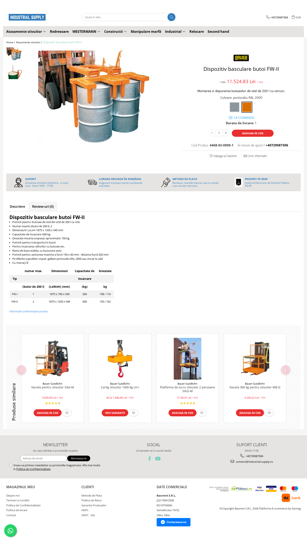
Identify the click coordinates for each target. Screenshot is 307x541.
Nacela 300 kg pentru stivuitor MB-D (255, 387)
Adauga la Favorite (225, 156)
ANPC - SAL (88, 515)
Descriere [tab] (17, 206)
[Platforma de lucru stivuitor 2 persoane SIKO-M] (188, 359)
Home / (10, 42)
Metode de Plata (91, 495)
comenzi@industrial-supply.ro (254, 462)
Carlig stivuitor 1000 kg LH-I (120, 387)
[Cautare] (171, 17)
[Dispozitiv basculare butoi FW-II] (100, 98)
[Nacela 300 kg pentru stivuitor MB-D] (255, 359)
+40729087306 (254, 456)
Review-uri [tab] (43, 206)
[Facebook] (149, 458)
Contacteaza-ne (176, 522)
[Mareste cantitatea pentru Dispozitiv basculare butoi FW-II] (226, 133)
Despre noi (13, 495)
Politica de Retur (91, 500)
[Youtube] (157, 458)
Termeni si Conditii (17, 500)
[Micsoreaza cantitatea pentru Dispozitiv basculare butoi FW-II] (212, 133)
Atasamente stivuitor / (29, 42)
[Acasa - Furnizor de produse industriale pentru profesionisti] (27, 17)
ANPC (85, 510)
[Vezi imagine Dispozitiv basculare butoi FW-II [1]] (15, 72)
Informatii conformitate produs (28, 311)
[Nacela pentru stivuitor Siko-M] (53, 359)
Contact (11, 515)
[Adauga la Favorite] (67, 412)
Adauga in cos (252, 133)
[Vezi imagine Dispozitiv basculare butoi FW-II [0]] (15, 54)
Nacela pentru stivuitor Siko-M (52, 387)
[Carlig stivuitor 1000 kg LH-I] (120, 359)
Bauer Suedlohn (52, 383)
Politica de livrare (16, 510)
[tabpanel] (100, 98)
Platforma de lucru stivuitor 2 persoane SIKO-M (187, 389)
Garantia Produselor (94, 505)
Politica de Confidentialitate (33, 469)
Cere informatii (257, 156)
